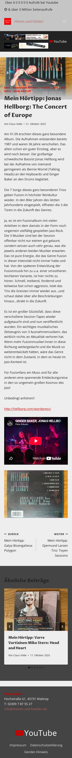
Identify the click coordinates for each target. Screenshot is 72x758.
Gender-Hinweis (36, 752)
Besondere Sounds (25, 87)
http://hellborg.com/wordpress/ (27, 409)
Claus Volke (15, 124)
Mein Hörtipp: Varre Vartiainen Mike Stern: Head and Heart (33, 642)
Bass (7, 87)
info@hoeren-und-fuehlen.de (25, 709)
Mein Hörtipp (22, 91)
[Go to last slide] (10, 626)
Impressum (18, 745)
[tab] (29, 667)
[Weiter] (62, 626)
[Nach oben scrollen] (63, 752)
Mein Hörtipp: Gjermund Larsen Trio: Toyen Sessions (55, 545)
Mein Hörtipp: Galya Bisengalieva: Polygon (18, 542)
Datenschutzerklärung (46, 745)
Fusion (45, 87)
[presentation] (36, 609)
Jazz (55, 87)
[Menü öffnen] (64, 22)
